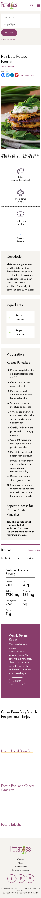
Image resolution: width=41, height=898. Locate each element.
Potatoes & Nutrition (20, 870)
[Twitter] (8, 75)
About (20, 862)
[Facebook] (3, 75)
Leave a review (34, 550)
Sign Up (17, 681)
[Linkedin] (12, 75)
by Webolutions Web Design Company (20, 893)
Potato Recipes (20, 866)
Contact (20, 859)
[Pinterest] (17, 75)
